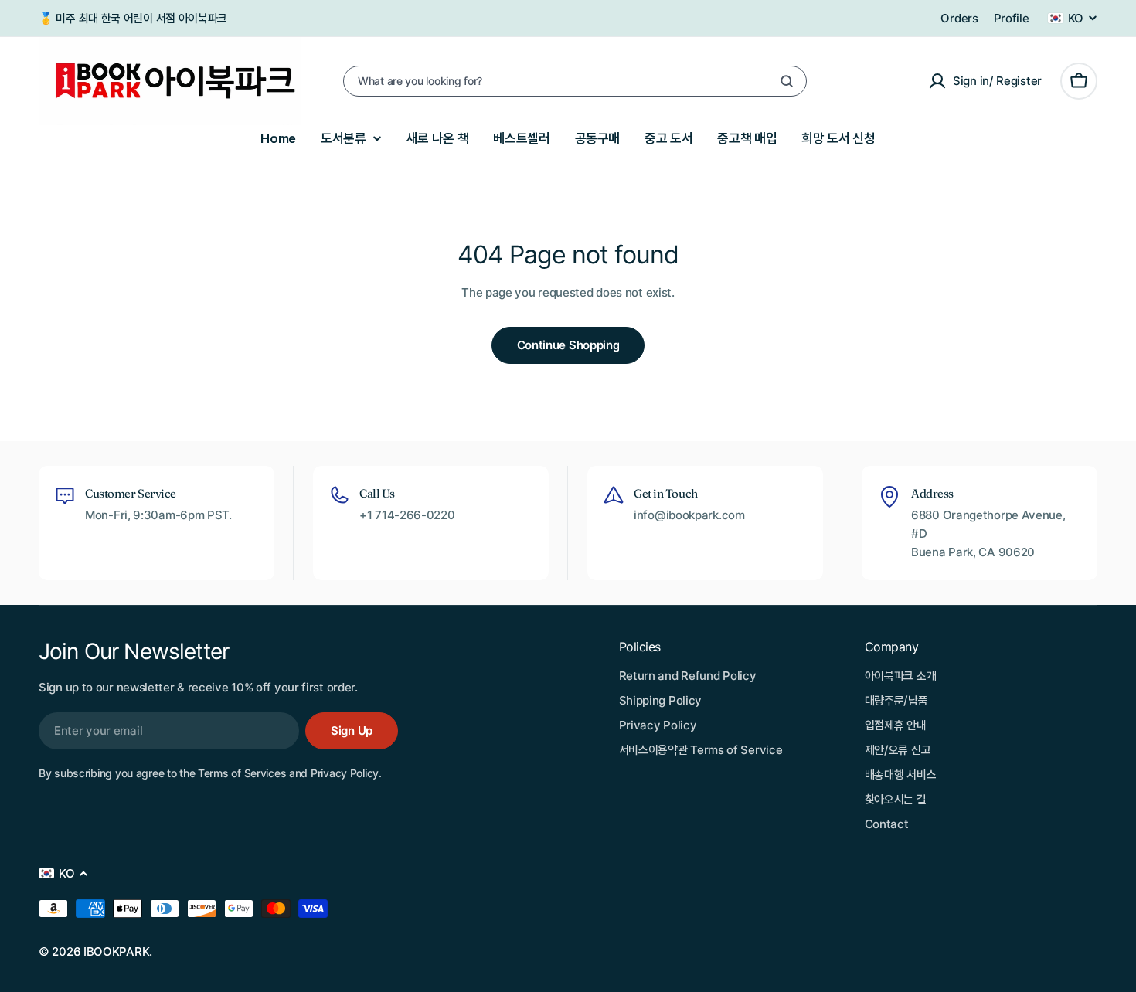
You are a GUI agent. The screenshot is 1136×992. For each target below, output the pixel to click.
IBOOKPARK (116, 951)
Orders (959, 18)
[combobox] (575, 81)
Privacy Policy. (346, 773)
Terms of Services (242, 773)
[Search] (786, 81)
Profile (1011, 18)
